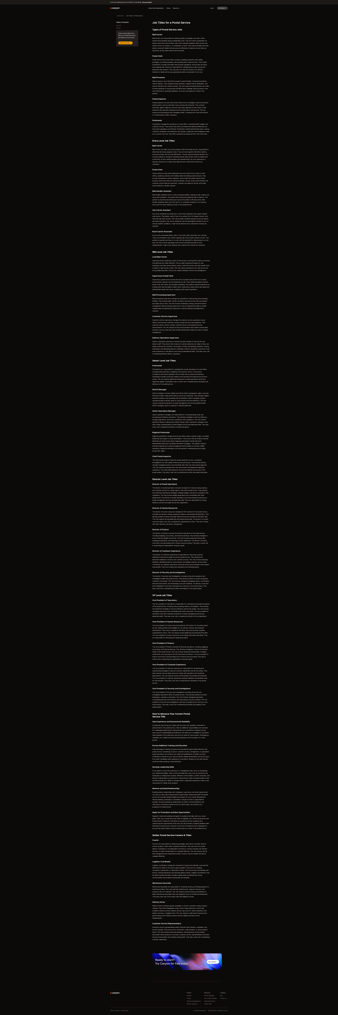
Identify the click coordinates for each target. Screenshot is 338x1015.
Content (118, 28)
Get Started (221, 8)
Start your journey (124, 43)
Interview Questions (209, 1001)
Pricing (168, 8)
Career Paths (208, 1004)
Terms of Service (115, 1010)
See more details (147, 2)
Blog (221, 995)
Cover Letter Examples (210, 998)
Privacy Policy (124, 1010)
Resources (176, 8)
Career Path (120, 15)
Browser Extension (192, 1004)
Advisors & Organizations (194, 1001)
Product (189, 992)
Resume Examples (209, 995)
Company (223, 992)
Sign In (212, 8)
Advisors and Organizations (156, 8)
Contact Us (223, 998)
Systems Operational (200, 1010)
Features (189, 995)
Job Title (118, 25)
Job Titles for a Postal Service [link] (134, 15)
